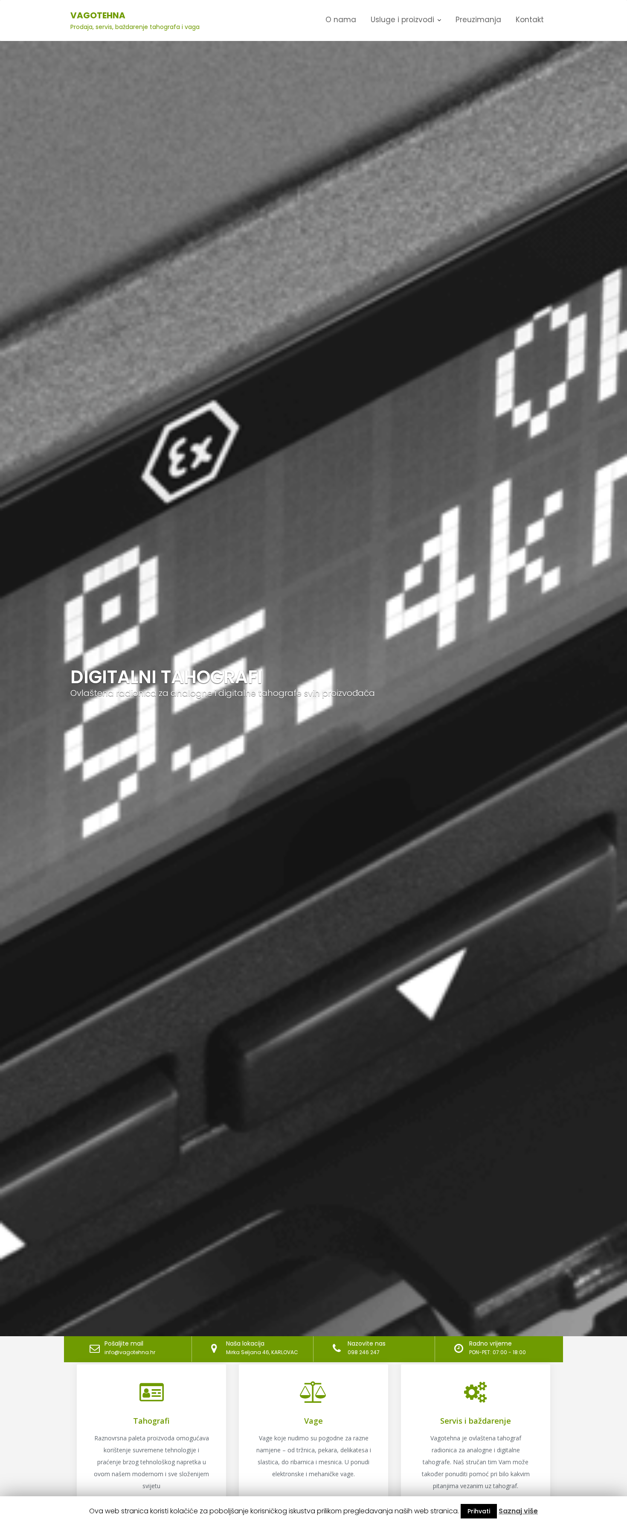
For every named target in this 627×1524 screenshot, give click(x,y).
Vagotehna (97, 15)
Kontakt (530, 20)
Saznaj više (518, 1511)
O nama (340, 20)
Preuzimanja (478, 20)
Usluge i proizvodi (402, 20)
